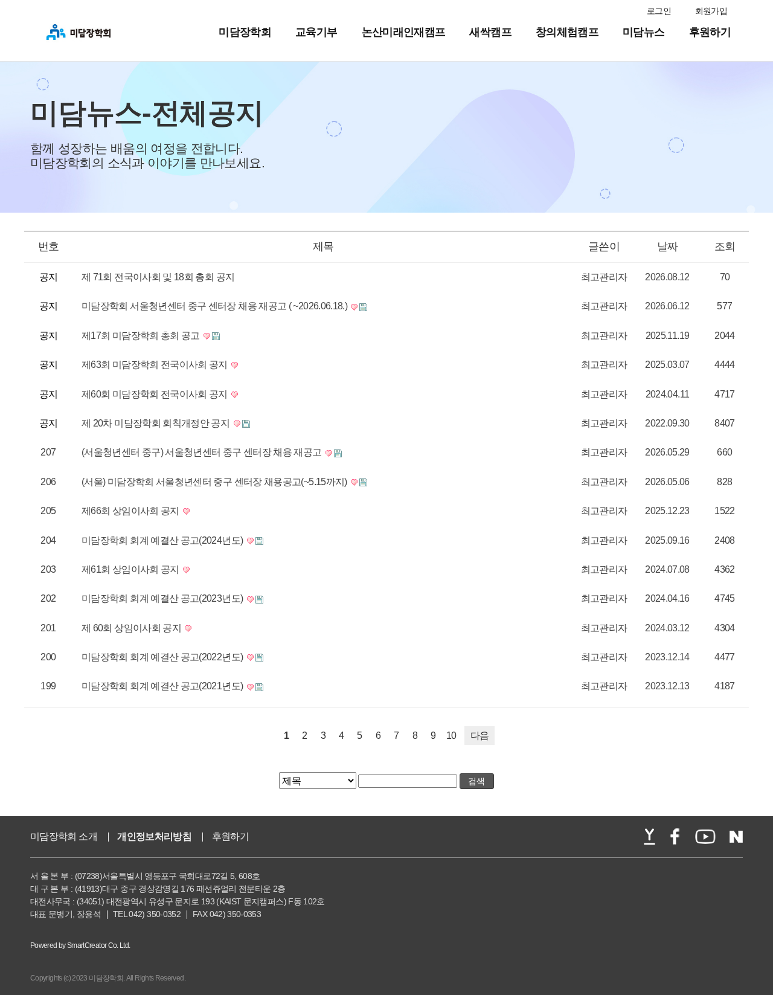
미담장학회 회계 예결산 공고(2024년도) (163, 540)
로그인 (659, 11)
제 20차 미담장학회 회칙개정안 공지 (157, 423)
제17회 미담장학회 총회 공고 (142, 335)
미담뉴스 (643, 32)
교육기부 (316, 32)
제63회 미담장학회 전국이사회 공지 (155, 364)
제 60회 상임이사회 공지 (132, 628)
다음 (479, 735)
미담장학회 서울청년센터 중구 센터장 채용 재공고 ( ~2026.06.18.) (215, 306)
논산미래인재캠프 (404, 32)
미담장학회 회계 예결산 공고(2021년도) (163, 686)
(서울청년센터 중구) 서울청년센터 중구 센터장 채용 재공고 (203, 452)
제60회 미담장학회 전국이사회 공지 (155, 394)
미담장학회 (245, 32)
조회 (725, 246)
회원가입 (711, 11)
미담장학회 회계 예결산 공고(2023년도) (163, 598)
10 (451, 735)
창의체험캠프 (567, 32)
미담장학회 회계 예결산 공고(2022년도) (163, 657)
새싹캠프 (490, 32)
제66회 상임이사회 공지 (131, 511)
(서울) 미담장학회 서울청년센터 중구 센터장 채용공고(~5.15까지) (215, 482)
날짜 (667, 246)
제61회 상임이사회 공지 (131, 569)
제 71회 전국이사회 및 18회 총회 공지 (158, 277)
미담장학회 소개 (63, 836)
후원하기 (710, 32)
